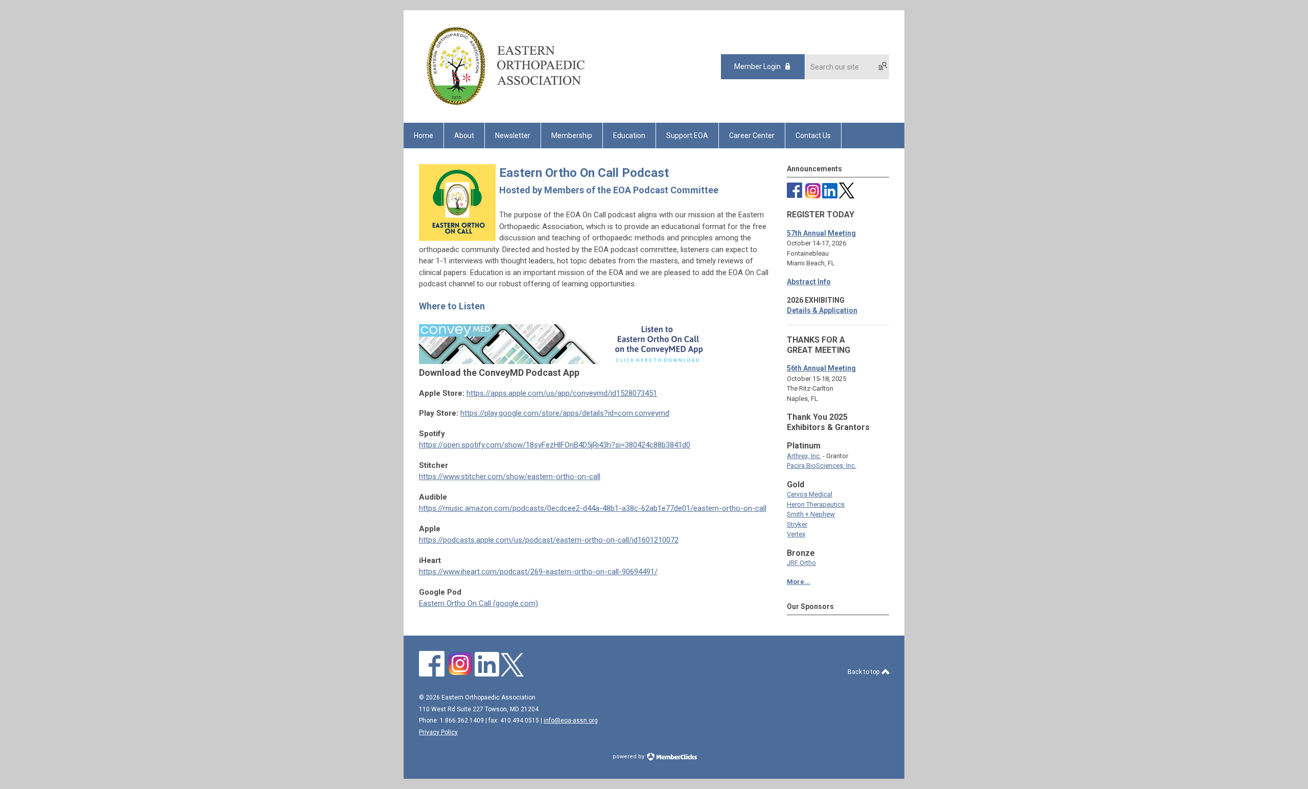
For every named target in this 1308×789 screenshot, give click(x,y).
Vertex (796, 534)
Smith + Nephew (811, 514)
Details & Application (822, 310)
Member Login (757, 66)
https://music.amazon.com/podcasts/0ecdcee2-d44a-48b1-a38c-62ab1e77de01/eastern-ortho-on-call (592, 508)
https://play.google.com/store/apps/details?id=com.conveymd (564, 413)
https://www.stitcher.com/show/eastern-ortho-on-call (509, 476)
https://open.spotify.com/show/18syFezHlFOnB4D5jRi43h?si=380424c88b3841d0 (554, 444)
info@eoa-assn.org (571, 720)
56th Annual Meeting (821, 368)
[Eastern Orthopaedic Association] (505, 104)
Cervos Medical (809, 494)
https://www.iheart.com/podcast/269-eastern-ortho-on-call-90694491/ (538, 571)
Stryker (797, 524)
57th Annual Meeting (821, 233)
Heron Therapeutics (816, 504)
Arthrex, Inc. (804, 456)
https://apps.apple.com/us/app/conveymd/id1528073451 (561, 393)
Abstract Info (809, 282)
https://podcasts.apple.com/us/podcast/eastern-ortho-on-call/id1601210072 (549, 540)
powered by (629, 756)
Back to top (864, 671)
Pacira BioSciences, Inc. (821, 465)
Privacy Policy (438, 732)
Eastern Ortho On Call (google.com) (478, 603)
